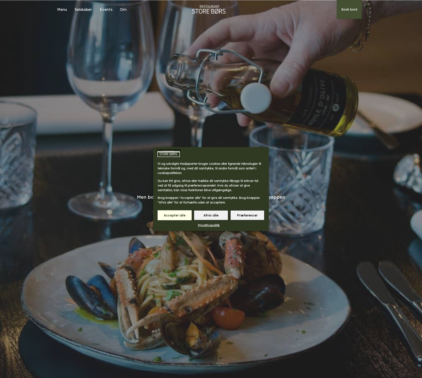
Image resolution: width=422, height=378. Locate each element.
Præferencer (247, 215)
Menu (62, 9)
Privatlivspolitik (209, 225)
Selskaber (83, 9)
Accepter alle (175, 215)
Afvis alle (211, 215)
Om (123, 9)
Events (106, 9)
